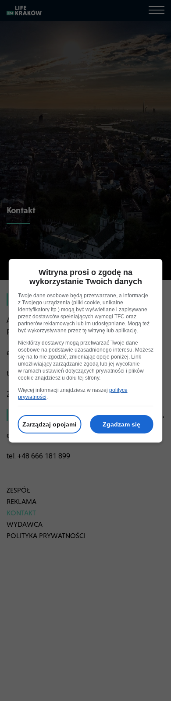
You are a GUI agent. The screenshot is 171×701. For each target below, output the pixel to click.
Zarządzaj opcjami (49, 424)
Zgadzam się (121, 424)
